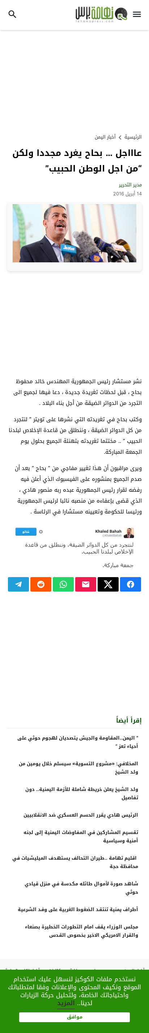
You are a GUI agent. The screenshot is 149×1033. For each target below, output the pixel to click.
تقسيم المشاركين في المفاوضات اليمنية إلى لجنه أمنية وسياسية (81, 836)
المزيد (66, 1003)
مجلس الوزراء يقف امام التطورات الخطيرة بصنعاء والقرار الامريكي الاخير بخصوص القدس (81, 931)
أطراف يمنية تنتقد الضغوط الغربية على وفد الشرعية (78, 909)
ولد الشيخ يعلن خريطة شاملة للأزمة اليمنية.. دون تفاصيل (81, 793)
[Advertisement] (74, 80)
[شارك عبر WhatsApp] (63, 584)
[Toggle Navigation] (139, 15)
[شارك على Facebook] (130, 584)
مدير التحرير (130, 184)
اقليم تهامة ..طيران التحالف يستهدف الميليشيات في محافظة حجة (75, 862)
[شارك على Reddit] (41, 584)
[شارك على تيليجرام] (18, 584)
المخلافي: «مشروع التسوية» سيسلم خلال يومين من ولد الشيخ (78, 767)
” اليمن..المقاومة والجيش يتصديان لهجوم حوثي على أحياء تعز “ (77, 742)
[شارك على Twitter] (108, 584)
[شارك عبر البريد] (85, 584)
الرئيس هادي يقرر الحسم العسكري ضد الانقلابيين (81, 815)
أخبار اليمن (105, 136)
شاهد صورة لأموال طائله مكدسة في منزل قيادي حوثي (81, 888)
